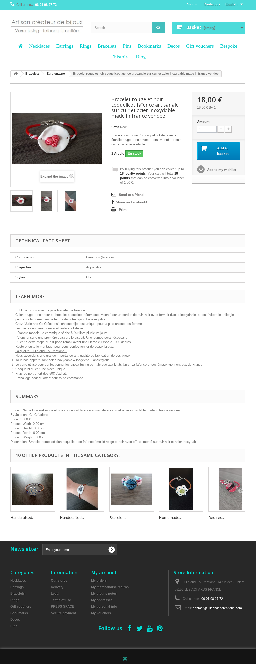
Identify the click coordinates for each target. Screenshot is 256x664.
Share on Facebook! (131, 202)
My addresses (101, 600)
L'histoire (120, 56)
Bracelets (107, 46)
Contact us (212, 4)
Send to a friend (131, 195)
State (115, 127)
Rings (86, 46)
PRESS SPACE (62, 606)
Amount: (203, 122)
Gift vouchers (200, 46)
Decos (174, 46)
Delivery (57, 587)
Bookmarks (149, 46)
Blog (141, 56)
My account (104, 572)
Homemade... (170, 517)
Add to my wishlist (221, 170)
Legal (55, 593)
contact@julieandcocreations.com (217, 608)
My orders (99, 580)
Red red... (216, 517)
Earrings (65, 46)
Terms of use (61, 600)
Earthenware (56, 73)
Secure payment (63, 613)
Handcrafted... (22, 517)
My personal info (104, 606)
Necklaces (39, 46)
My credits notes (104, 593)
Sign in (192, 4)
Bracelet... (118, 517)
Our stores (59, 580)
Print (122, 210)
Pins (127, 46)
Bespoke (229, 46)
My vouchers (101, 613)
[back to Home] (15, 74)
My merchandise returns (110, 587)
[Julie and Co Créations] (47, 23)
